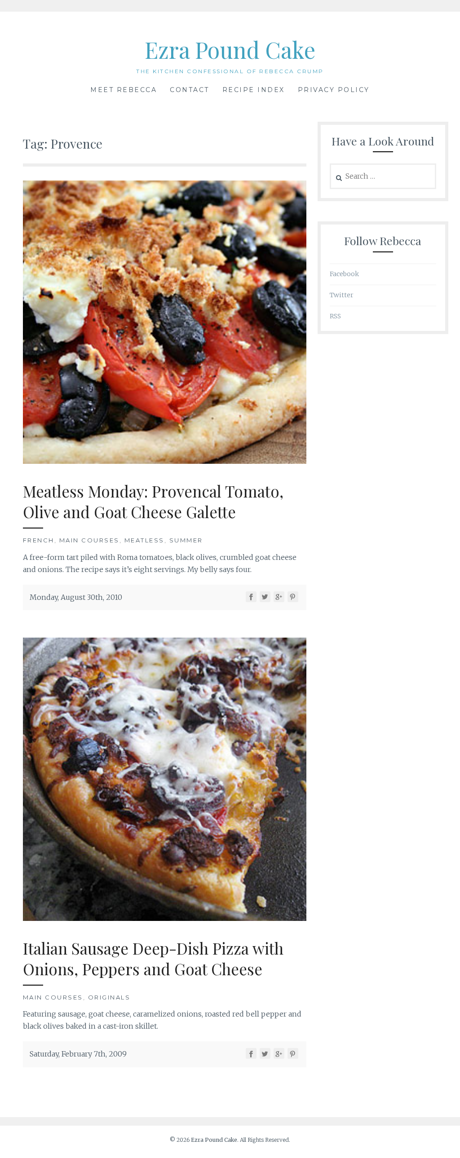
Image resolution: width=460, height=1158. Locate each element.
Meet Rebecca (123, 90)
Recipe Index (253, 90)
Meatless (144, 540)
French (38, 540)
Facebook (344, 274)
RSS (335, 316)
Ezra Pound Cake (230, 50)
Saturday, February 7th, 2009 (78, 1053)
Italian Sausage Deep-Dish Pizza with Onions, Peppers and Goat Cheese (153, 958)
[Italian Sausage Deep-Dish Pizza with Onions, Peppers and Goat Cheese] (164, 918)
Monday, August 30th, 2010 (76, 597)
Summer (186, 540)
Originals (109, 997)
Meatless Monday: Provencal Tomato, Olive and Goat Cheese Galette (153, 501)
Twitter (342, 295)
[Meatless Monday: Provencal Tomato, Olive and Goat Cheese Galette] (164, 461)
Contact (189, 90)
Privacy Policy (334, 90)
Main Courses (89, 540)
